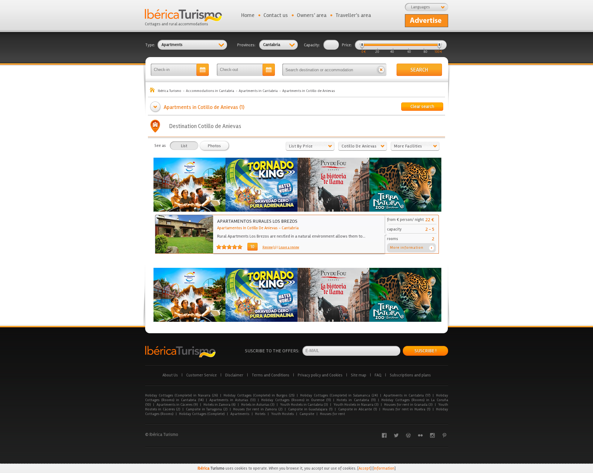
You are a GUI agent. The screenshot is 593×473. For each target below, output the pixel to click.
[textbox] (329, 70)
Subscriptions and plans (410, 375)
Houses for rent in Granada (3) (408, 404)
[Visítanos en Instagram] (432, 435)
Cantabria (290, 228)
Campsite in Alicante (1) (357, 409)
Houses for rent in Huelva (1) (406, 409)
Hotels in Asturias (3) (257, 404)
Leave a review (289, 247)
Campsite (307, 414)
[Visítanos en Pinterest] (444, 435)
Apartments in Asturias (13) (232, 400)
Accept (364, 468)
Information (384, 468)
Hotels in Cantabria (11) (356, 400)
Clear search (422, 106)
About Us (170, 375)
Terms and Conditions (270, 375)
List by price (301, 146)
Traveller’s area (353, 15)
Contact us (275, 15)
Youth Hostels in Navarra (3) (356, 404)
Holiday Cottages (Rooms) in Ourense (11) (296, 400)
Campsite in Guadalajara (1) (310, 409)
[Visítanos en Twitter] (396, 435)
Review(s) (269, 247)
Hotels (260, 414)
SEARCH (419, 69)
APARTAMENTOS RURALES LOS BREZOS (257, 221)
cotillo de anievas (359, 146)
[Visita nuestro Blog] (408, 435)
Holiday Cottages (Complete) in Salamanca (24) (339, 395)
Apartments (239, 414)
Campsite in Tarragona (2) (206, 409)
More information (406, 247)
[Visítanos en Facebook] (384, 435)
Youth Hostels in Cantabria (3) (304, 404)
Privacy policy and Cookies (320, 375)
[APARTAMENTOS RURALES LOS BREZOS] (184, 252)
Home (247, 15)
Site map (358, 375)
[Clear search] (381, 70)
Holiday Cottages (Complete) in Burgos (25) (259, 395)
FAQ (378, 375)
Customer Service (201, 375)
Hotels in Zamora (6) (219, 404)
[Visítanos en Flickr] (420, 435)
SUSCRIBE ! (425, 351)
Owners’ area (311, 15)
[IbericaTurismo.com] (180, 351)
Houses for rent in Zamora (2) (257, 409)
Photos (214, 145)
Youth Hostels (282, 414)
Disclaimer (234, 375)
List (184, 145)
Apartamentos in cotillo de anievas (247, 228)
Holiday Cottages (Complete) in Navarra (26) (181, 395)
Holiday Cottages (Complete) (202, 414)
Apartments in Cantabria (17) (407, 395)
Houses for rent (332, 414)
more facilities (408, 146)
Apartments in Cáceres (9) (177, 404)
